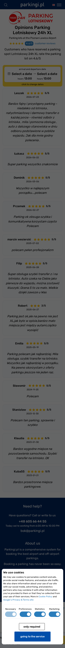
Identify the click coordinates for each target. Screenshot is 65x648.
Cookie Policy (45, 596)
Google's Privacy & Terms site (18, 600)
